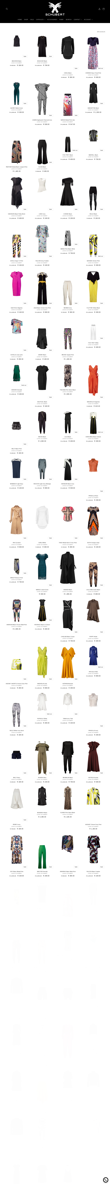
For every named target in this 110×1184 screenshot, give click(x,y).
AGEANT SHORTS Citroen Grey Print (17, 683)
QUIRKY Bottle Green (16, 108)
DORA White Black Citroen (93, 436)
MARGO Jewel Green (42, 589)
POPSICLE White (42, 718)
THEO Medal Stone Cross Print (68, 542)
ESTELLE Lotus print (17, 354)
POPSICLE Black (68, 1094)
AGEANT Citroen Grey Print (93, 824)
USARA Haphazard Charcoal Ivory (42, 120)
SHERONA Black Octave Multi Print (17, 624)
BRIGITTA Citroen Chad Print (16, 906)
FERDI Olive (67, 1012)
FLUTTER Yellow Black (93, 308)
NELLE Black (93, 214)
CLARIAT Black (16, 1047)
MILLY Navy (16, 777)
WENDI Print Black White (68, 249)
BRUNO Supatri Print (68, 354)
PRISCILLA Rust (93, 495)
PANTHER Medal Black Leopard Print (16, 167)
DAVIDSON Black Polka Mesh (16, 214)
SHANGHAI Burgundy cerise (68, 1059)
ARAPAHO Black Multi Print (68, 871)
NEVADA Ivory (68, 308)
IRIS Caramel (16, 542)
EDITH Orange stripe (93, 542)
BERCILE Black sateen (16, 1153)
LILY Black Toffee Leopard (16, 965)
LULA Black (67, 436)
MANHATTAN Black (93, 108)
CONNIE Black (67, 214)
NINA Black (16, 1012)
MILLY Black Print (17, 448)
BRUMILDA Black (68, 777)
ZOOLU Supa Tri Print (16, 260)
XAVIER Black (42, 354)
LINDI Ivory (42, 214)
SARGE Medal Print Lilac (68, 120)
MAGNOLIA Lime (42, 683)
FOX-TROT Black (68, 155)
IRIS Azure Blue (93, 671)
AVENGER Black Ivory (67, 483)
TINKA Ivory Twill (68, 718)
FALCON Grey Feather (42, 260)
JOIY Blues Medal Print (16, 871)
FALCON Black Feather (93, 871)
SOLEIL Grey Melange (93, 906)
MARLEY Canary (42, 1106)
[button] (7, 9)
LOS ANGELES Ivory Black (42, 1059)
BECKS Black (42, 436)
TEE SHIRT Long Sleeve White (93, 965)
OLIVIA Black (42, 167)
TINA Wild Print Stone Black (68, 390)
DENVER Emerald (16, 390)
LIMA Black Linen (42, 1012)
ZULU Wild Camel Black (93, 589)
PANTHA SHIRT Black (93, 1106)
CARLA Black (68, 73)
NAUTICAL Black (42, 401)
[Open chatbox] (105, 1179)
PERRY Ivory (17, 824)
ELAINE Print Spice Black (67, 812)
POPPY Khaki (93, 636)
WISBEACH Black (42, 906)
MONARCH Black (42, 812)
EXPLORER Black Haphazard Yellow (67, 953)
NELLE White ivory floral (17, 730)
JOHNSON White (68, 1153)
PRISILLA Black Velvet (93, 1047)
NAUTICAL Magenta (16, 308)
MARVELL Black (93, 155)
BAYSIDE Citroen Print (93, 260)
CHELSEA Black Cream (67, 636)
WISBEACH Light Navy (16, 483)
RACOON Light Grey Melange (42, 483)
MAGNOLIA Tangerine (93, 401)
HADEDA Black (67, 589)
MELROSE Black (16, 61)
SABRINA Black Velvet (93, 1000)
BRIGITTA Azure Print (16, 577)
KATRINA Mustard (68, 683)
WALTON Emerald (42, 871)
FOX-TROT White (93, 342)
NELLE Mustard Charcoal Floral (42, 965)
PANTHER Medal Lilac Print (68, 918)
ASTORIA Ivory (93, 1153)
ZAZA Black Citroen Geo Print (42, 308)
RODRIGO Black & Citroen (42, 624)
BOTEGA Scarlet (93, 777)
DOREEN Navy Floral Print (93, 73)
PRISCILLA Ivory (93, 730)
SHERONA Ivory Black (42, 1141)
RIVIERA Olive (42, 777)
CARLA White (42, 542)
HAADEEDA (16, 1094)
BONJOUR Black (42, 61)
